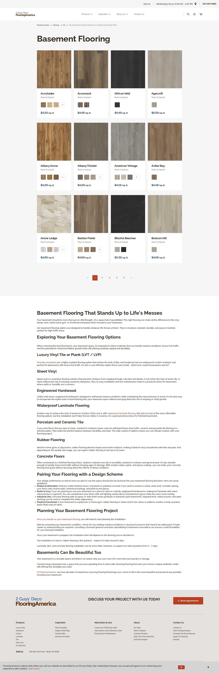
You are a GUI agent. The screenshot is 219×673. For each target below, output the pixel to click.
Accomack (84, 93)
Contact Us (139, 14)
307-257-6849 (209, 4)
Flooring (56, 25)
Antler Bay (158, 165)
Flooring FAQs (60, 633)
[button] (188, 14)
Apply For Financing (180, 636)
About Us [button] (120, 14)
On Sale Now (20, 645)
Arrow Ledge (49, 238)
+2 (99, 249)
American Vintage (126, 165)
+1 (62, 105)
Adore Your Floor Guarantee (144, 636)
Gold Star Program (141, 639)
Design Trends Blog (62, 631)
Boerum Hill (159, 238)
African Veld (122, 93)
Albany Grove (49, 165)
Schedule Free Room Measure (184, 633)
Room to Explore (140, 631)
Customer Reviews (141, 633)
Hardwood (20, 631)
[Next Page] (131, 278)
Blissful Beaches (125, 238)
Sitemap (176, 639)
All (64, 25)
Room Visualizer (61, 628)
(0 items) (200, 14)
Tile (17, 639)
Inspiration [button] (103, 14)
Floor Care (19, 642)
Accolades (47, 93)
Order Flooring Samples (182, 631)
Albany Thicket (87, 165)
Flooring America (43, 25)
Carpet (18, 633)
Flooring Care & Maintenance (105, 633)
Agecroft (157, 93)
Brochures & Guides (62, 636)
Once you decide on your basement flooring (58, 519)
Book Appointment (190, 601)
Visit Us (146, 4)
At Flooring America (46, 572)
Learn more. (34, 668)
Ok (181, 667)
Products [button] (85, 14)
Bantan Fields (86, 238)
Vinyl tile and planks (46, 362)
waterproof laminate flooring (122, 413)
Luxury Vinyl (20, 628)
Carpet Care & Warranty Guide (106, 628)
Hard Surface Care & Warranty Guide (108, 631)
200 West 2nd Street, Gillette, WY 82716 (44, 652)
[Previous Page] (87, 278)
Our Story (137, 628)
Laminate (19, 636)
